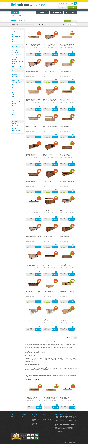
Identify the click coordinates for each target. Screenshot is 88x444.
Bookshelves (14, 59)
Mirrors (13, 63)
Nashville (14, 107)
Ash (13, 72)
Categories (15, 9)
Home (13, 15)
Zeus (13, 112)
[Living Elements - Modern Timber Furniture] (21, 5)
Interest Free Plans (16, 130)
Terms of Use (15, 126)
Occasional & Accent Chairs (17, 61)
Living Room (18, 15)
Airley (13, 94)
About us (23, 416)
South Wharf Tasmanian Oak (17, 87)
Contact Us (39, 9)
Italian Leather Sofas (16, 65)
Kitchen (13, 39)
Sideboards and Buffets (16, 54)
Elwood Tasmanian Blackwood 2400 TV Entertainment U (31, 155)
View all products (14, 416)
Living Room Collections (17, 66)
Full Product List (56, 12)
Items (72, 7)
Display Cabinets (15, 57)
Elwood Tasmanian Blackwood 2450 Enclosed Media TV (66, 128)
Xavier (13, 110)
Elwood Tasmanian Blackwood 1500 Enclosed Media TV (32, 183)
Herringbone (14, 99)
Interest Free (34, 417)
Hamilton (14, 103)
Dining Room (15, 32)
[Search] (75, 3)
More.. (13, 114)
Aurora (13, 96)
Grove (13, 115)
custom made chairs (67, 351)
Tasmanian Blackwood (16, 82)
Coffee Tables (15, 50)
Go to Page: (68, 337)
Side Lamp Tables (15, 52)
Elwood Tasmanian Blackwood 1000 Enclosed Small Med (49, 183)
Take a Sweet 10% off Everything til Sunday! (44, 1)
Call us (43, 416)
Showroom (32, 9)
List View (74, 20)
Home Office (15, 41)
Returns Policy (15, 125)
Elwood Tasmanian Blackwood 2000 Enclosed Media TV (66, 155)
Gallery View (68, 20)
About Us (26, 9)
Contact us (34, 416)
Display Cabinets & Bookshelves (16, 37)
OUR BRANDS (43, 12)
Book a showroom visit (46, 419)
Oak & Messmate (15, 76)
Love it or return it (35, 419)
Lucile (13, 105)
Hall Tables (14, 56)
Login (63, 7)
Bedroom (14, 34)
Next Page (53, 341)
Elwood (13, 84)
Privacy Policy (15, 128)
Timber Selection (70, 12)
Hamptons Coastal (16, 101)
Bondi (13, 89)
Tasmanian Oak (36, 347)
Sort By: (64, 24)
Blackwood (14, 74)
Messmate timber (58, 347)
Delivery (33, 420)
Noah (13, 108)
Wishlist (16, 12)
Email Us (44, 417)
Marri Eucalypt (15, 90)
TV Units (23, 15)
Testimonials (24, 417)
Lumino (13, 92)
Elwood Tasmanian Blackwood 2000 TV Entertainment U (48, 155)
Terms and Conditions (36, 424)
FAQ (21, 9)
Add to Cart (38, 54)
